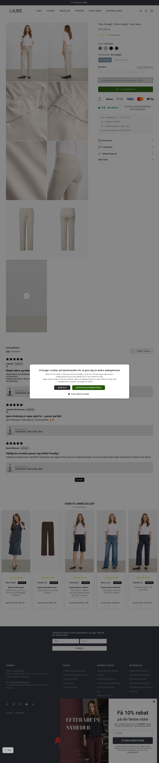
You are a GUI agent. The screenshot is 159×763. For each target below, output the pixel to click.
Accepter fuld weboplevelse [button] (88, 387)
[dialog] (79, 382)
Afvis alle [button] (62, 387)
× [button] (126, 367)
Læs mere (97, 381)
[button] (79, 393)
